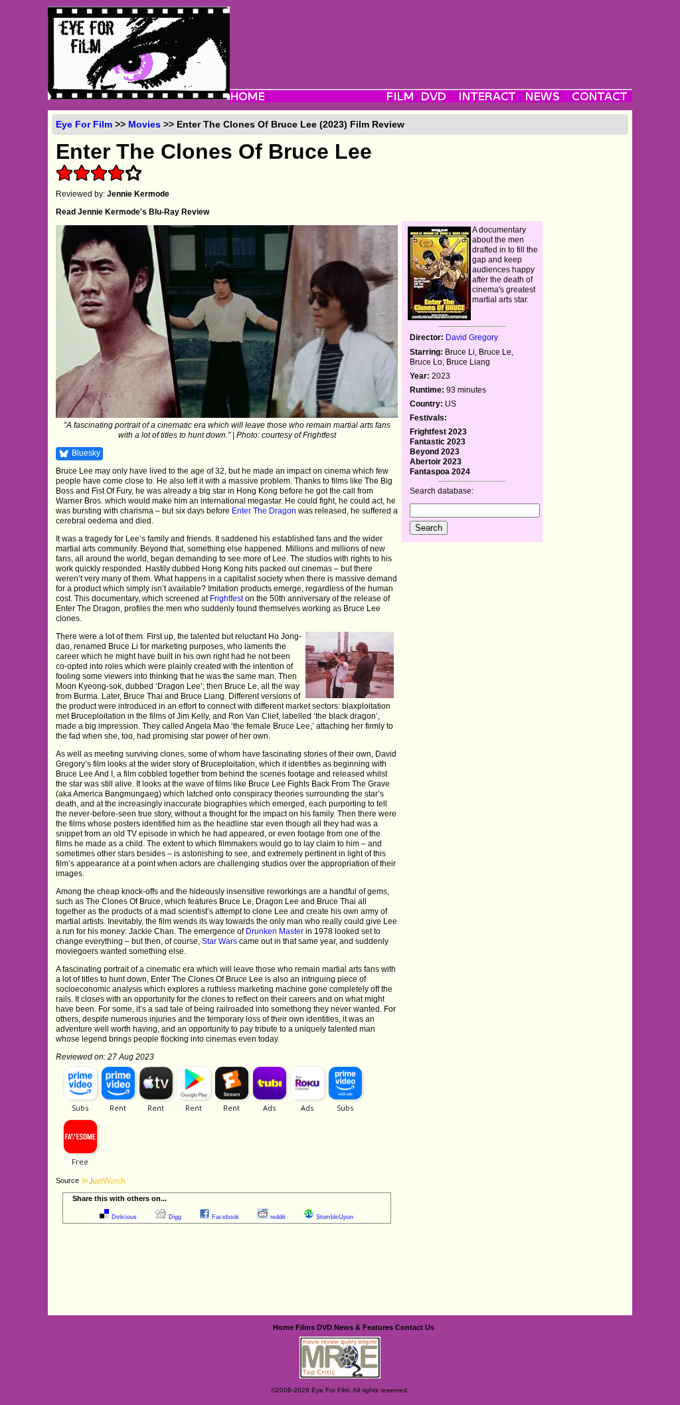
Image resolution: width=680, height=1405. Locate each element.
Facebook (225, 1217)
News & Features (363, 1327)
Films (305, 1327)
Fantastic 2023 (438, 441)
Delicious (124, 1217)
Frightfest (226, 598)
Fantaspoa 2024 (440, 471)
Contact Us (414, 1327)
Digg (175, 1217)
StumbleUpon (334, 1217)
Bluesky (86, 453)
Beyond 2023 (435, 451)
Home (283, 1327)
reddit (278, 1217)
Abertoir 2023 (436, 461)
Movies (144, 124)
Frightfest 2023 (438, 431)
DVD (324, 1327)
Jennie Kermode (138, 194)
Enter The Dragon (264, 510)
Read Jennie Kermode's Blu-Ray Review (132, 212)
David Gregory (472, 337)
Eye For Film (84, 124)
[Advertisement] (431, 36)
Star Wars (219, 941)
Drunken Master (274, 931)
